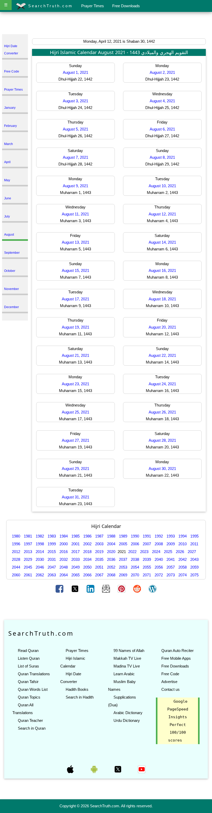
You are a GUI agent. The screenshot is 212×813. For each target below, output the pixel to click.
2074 (182, 575)
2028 (16, 559)
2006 (135, 544)
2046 (40, 567)
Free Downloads (126, 6)
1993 (170, 536)
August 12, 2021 (162, 214)
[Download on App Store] (71, 769)
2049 (75, 567)
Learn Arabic (124, 674)
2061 (28, 575)
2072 (159, 575)
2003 (99, 544)
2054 (135, 567)
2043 (194, 559)
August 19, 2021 (75, 327)
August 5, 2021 (75, 129)
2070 (135, 575)
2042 (182, 559)
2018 (87, 551)
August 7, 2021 (75, 157)
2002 (87, 544)
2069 (123, 575)
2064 (63, 575)
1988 (111, 536)
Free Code (170, 674)
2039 (147, 559)
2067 (99, 575)
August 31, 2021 (75, 497)
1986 (87, 536)
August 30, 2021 (162, 468)
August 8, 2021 (162, 157)
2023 (144, 551)
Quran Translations (34, 674)
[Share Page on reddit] (138, 588)
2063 (52, 575)
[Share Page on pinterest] (122, 588)
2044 (16, 567)
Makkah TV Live (127, 658)
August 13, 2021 (75, 242)
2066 (87, 575)
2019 (99, 551)
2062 (40, 575)
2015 (52, 551)
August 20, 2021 (162, 327)
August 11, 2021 (75, 214)
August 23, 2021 (75, 384)
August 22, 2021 (162, 355)
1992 (159, 536)
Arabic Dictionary (127, 712)
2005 (123, 544)
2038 (135, 559)
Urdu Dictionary (126, 720)
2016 (63, 551)
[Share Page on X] (75, 588)
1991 (147, 536)
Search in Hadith (80, 697)
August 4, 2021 (162, 101)
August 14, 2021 (162, 242)
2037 (123, 559)
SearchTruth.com (49, 6)
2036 (111, 559)
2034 (87, 559)
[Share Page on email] (106, 588)
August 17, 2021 (75, 299)
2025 (168, 551)
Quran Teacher (30, 720)
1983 (52, 536)
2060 (16, 575)
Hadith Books (77, 689)
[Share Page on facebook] (60, 588)
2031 (52, 559)
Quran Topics (29, 697)
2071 (147, 575)
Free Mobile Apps (176, 658)
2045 (28, 567)
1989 (123, 536)
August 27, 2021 (75, 440)
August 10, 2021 (162, 186)
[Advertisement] (106, 24)
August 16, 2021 (162, 270)
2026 (180, 551)
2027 (192, 551)
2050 (87, 567)
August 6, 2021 (162, 129)
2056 (159, 567)
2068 (111, 575)
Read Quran (28, 650)
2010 (182, 544)
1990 (135, 536)
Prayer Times (92, 6)
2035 (99, 559)
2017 (75, 551)
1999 (52, 544)
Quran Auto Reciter (177, 650)
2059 (194, 567)
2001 (75, 544)
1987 (99, 536)
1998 (40, 544)
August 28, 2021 (162, 440)
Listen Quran (29, 658)
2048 (63, 567)
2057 (170, 567)
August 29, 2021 (75, 468)
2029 (28, 559)
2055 (147, 567)
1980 (16, 536)
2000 (63, 544)
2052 (111, 567)
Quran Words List (33, 689)
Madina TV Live (126, 666)
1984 (63, 536)
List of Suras (28, 666)
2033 (75, 559)
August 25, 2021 (75, 412)
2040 (159, 559)
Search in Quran (32, 728)
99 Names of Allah (128, 650)
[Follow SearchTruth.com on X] (118, 769)
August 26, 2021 (162, 412)
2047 (52, 567)
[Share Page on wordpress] (152, 588)
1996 (16, 544)
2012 (16, 551)
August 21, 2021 (75, 355)
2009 (170, 544)
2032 (63, 559)
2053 (123, 567)
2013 (28, 551)
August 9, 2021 (75, 186)
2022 (132, 551)
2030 (40, 559)
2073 (170, 575)
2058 (182, 567)
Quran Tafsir (28, 681)
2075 (194, 575)
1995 (194, 536)
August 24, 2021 (162, 384)
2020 (111, 551)
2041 (170, 559)
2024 (156, 551)
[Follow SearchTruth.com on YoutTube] (141, 769)
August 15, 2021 (75, 270)
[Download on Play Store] (95, 769)
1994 (182, 536)
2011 (194, 544)
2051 (99, 567)
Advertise (169, 681)
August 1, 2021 (75, 72)
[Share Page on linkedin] (91, 588)
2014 (40, 551)
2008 (159, 544)
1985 (75, 536)
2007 (147, 544)
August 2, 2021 (162, 72)
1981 (28, 536)
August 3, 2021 (75, 101)
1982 (40, 536)
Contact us (170, 689)
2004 (111, 544)
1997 (28, 544)
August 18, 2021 (162, 299)
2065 (75, 575)
